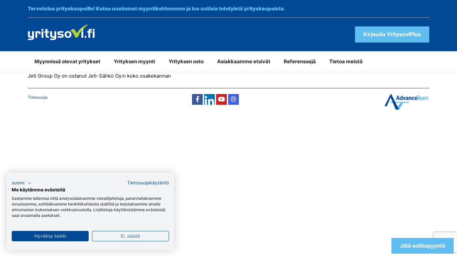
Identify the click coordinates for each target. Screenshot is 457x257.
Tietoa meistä (346, 61)
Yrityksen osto (186, 61)
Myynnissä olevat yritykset (67, 61)
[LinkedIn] (209, 99)
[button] (22, 183)
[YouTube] (221, 99)
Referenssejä (300, 61)
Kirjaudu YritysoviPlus (392, 34)
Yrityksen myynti (134, 61)
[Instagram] (233, 99)
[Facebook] (197, 99)
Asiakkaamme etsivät (243, 61)
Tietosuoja (38, 97)
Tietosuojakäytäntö (148, 182)
